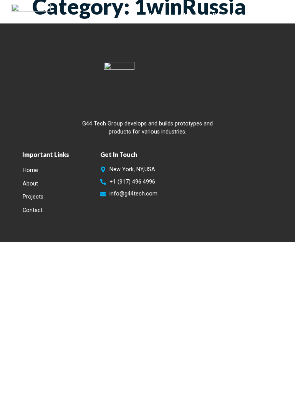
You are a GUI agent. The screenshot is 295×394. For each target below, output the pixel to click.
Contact (264, 14)
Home (155, 14)
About (188, 14)
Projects (225, 14)
